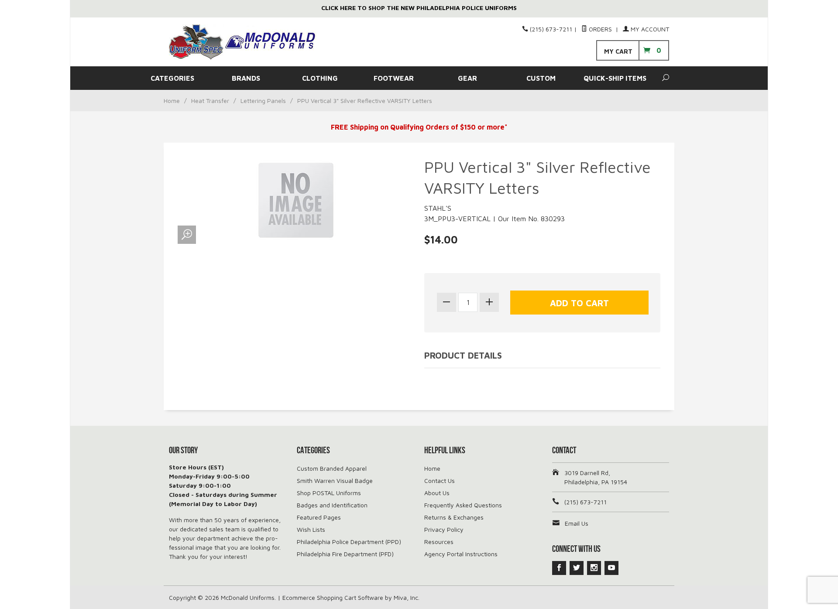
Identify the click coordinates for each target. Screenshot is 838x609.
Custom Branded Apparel (332, 468)
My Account (649, 29)
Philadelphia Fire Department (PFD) (345, 554)
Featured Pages (319, 517)
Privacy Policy (444, 529)
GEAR (467, 78)
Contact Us (439, 480)
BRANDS (246, 78)
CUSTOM (541, 78)
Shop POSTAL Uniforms (329, 492)
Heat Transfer (210, 100)
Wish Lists (311, 529)
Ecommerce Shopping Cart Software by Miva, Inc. (350, 597)
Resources (438, 541)
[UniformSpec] (249, 41)
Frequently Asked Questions (463, 505)
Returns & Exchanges (454, 517)
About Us (437, 492)
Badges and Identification (332, 505)
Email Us (576, 523)
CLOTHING (320, 78)
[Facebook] (559, 568)
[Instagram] (594, 568)
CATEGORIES (172, 78)
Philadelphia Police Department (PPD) (349, 541)
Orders (600, 29)
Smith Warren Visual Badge (335, 480)
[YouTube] (611, 568)
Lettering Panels (263, 100)
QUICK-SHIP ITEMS (615, 78)
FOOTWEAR (394, 78)
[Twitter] (577, 568)
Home (172, 100)
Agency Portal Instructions (461, 554)
